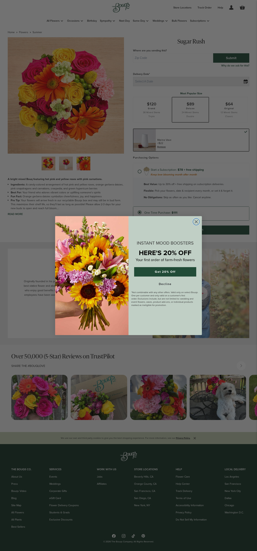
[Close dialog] (196, 221)
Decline (165, 284)
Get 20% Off (165, 272)
